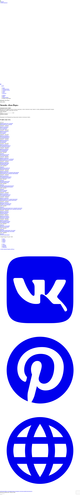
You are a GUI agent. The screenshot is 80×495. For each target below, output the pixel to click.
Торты (3, 238)
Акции (3, 91)
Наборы (4, 240)
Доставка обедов (5, 89)
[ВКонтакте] (40, 329)
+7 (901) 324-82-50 (3, 2)
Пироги (3, 239)
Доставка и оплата (6, 90)
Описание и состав (3, 108)
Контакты (4, 93)
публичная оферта (3, 491)
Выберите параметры (4, 126)
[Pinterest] (40, 409)
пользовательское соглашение (13, 491)
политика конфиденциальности (26, 491)
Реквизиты (4, 247)
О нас (3, 92)
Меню (3, 87)
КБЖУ (9, 108)
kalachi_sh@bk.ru (11, 249)
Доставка (4, 245)
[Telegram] (0, 84)
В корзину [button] (2, 153)
